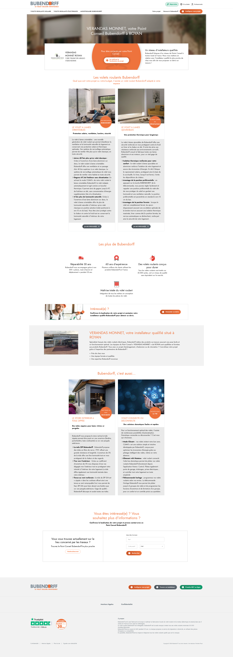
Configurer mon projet (192, 11)
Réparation (173, 4)
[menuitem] (172, 4)
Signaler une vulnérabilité (70, 643)
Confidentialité (126, 604)
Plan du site (57, 643)
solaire (40, 11)
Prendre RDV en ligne (192, 587)
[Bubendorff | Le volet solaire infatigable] (44, 4)
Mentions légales (107, 604)
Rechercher (136, 553)
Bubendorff (91, 11)
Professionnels (198, 4)
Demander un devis (172, 312)
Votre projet (156, 11)
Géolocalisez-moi (72, 551)
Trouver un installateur (167, 587)
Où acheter (186, 4)
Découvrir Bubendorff (170, 11)
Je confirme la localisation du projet (117, 60)
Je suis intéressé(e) (90, 226)
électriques (66, 11)
